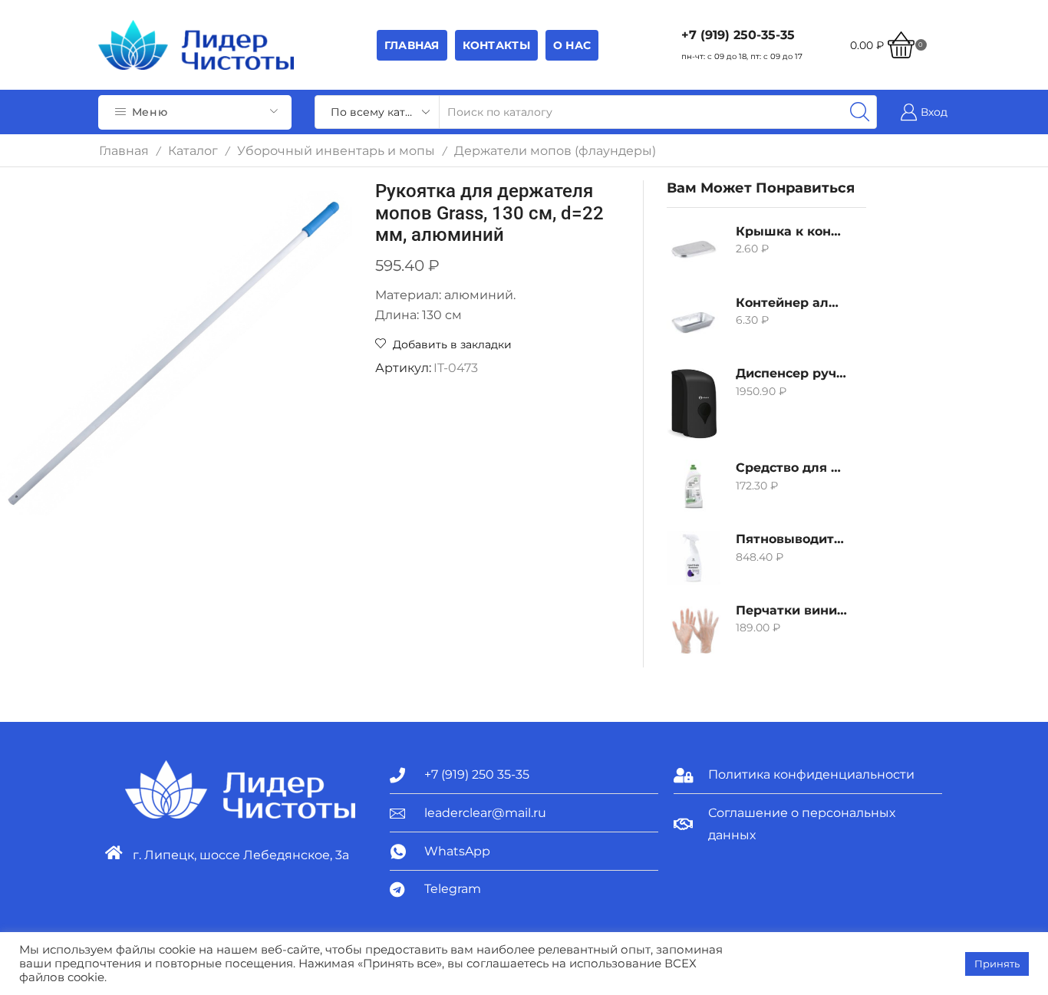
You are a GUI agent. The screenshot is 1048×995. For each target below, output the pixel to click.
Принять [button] (997, 963)
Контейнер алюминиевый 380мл (791, 302)
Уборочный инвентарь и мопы (336, 150)
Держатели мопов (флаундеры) (555, 150)
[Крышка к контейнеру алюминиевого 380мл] (693, 250)
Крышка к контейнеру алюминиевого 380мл (791, 231)
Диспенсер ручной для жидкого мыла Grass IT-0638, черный (791, 373)
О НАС (572, 45)
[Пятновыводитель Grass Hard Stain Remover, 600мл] (693, 558)
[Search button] (860, 112)
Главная (412, 45)
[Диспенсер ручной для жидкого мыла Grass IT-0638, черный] (693, 403)
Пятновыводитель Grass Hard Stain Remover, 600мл (791, 539)
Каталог (193, 150)
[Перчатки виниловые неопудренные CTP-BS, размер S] (693, 629)
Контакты (496, 45)
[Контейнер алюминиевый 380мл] (693, 321)
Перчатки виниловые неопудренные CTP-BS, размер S (791, 610)
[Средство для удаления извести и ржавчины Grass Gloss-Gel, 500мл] (693, 486)
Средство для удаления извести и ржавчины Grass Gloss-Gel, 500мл (791, 467)
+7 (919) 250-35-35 (738, 35)
